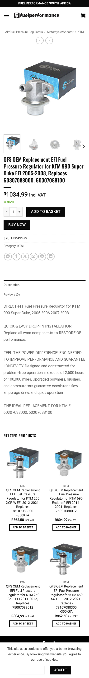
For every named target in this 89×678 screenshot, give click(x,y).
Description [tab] (11, 285)
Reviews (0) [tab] (12, 294)
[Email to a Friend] (33, 256)
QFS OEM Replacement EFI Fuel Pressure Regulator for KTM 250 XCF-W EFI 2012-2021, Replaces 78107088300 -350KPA (23, 502)
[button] (6, 15)
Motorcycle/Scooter (60, 32)
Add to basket (46, 211)
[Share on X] (25, 256)
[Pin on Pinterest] (42, 256)
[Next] (78, 90)
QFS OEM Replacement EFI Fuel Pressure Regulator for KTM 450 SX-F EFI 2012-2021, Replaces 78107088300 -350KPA (66, 598)
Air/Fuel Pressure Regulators (24, 32)
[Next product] (39, 40)
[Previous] (11, 90)
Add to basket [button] (23, 527)
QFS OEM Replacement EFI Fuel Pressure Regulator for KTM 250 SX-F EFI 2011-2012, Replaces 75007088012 (23, 596)
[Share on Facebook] (16, 256)
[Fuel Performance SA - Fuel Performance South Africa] (36, 15)
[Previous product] (49, 40)
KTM (81, 32)
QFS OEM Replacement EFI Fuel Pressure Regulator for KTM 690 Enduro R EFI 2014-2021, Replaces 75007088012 (66, 500)
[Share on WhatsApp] (8, 256)
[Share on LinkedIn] (51, 256)
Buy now (17, 225)
